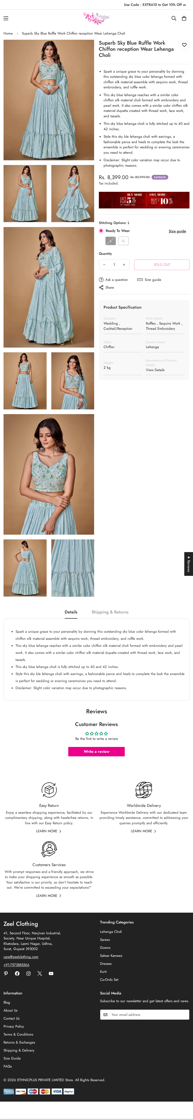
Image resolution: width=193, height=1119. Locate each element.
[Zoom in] (86, 49)
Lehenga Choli (111, 931)
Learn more (46, 831)
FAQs (8, 1066)
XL (123, 240)
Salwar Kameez (111, 955)
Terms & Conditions (18, 1034)
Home (8, 33)
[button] (184, 18)
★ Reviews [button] (188, 564)
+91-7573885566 (16, 964)
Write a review (96, 751)
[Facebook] (17, 973)
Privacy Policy (14, 1026)
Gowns (105, 947)
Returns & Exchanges (19, 1042)
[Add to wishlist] (184, 45)
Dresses (106, 963)
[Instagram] (28, 973)
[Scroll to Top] (183, 1093)
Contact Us (12, 1018)
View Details (155, 370)
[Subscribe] (184, 1014)
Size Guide (12, 1058)
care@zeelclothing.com (21, 956)
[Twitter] (39, 973)
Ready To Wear (118, 230)
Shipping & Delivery (19, 1050)
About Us (10, 1010)
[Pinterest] (6, 973)
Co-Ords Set (109, 979)
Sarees (105, 939)
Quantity (105, 253)
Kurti (103, 971)
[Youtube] (51, 973)
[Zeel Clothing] (96, 18)
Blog (7, 1002)
